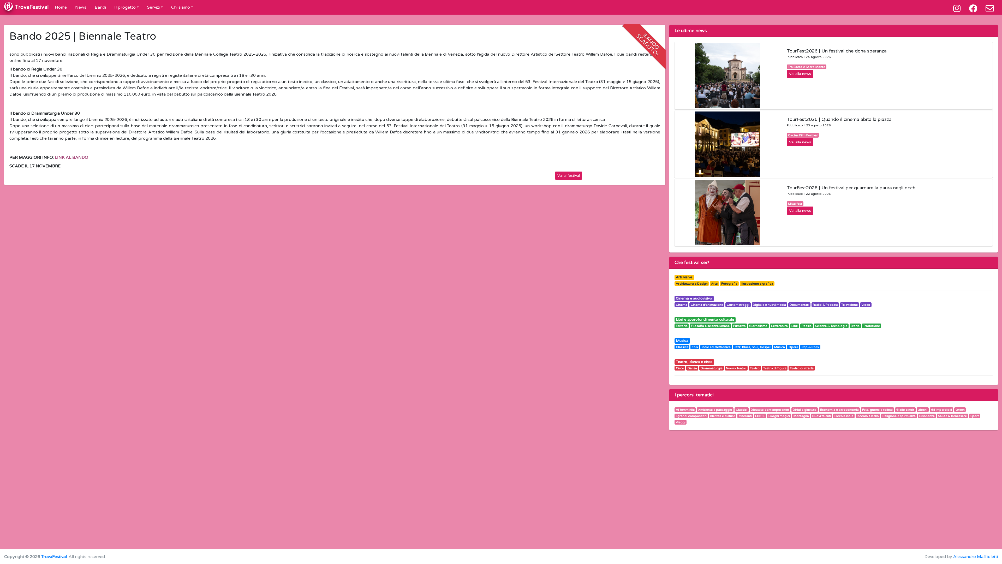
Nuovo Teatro (736, 368)
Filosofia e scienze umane (710, 326)
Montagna (801, 416)
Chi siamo (180, 7)
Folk (695, 347)
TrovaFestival (54, 556)
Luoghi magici (779, 416)
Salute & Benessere (952, 416)
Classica (682, 347)
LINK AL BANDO (71, 157)
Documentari (799, 305)
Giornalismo (758, 326)
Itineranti (745, 416)
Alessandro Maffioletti (975, 556)
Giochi (922, 410)
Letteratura (779, 326)
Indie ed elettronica (716, 347)
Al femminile (685, 410)
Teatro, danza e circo (694, 362)
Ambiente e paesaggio (715, 410)
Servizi (153, 7)
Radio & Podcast (825, 305)
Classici (741, 410)
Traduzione (871, 326)
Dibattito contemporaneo (770, 410)
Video (865, 305)
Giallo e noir (905, 410)
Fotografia (729, 283)
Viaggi (680, 422)
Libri (794, 326)
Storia (855, 326)
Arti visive (684, 277)
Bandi (100, 7)
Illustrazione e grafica (757, 283)
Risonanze (927, 416)
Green (960, 410)
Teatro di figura (774, 368)
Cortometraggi (738, 305)
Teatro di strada (802, 368)
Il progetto (125, 7)
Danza (692, 368)
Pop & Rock (810, 347)
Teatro (755, 368)
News (80, 7)
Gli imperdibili (941, 410)
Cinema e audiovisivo (694, 298)
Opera (793, 347)
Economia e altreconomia (839, 410)
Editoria (682, 326)
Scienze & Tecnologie (831, 326)
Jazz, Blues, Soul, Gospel (752, 347)
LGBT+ (760, 416)
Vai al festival (568, 175)
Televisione (849, 305)
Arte (714, 283)
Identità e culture (722, 416)
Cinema (681, 305)
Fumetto (739, 326)
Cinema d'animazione (707, 305)
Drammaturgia (712, 368)
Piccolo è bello (868, 416)
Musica (682, 340)
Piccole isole (843, 416)
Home (61, 7)
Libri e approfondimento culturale (705, 319)
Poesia (807, 326)
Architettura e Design (692, 283)
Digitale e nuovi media (769, 305)
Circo (680, 368)
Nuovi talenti (821, 416)
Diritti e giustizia (804, 410)
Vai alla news (800, 74)
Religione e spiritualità (899, 416)
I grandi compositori (691, 416)
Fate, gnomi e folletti (877, 410)
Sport (974, 416)
